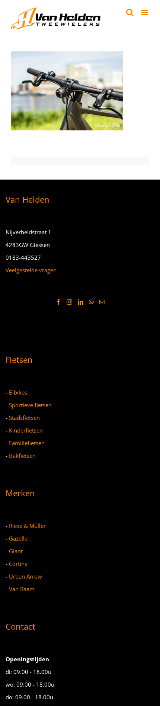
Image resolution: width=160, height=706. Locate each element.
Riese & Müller (27, 525)
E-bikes (18, 392)
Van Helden (27, 199)
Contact (20, 626)
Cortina (18, 563)
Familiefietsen (27, 443)
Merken (20, 492)
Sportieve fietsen (30, 405)
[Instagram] (69, 302)
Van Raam (22, 589)
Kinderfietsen (26, 430)
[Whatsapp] (91, 302)
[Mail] (102, 302)
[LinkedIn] (80, 302)
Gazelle (18, 538)
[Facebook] (58, 302)
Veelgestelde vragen (31, 270)
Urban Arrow (25, 576)
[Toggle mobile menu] (145, 12)
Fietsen (19, 359)
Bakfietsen (22, 455)
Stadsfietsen (24, 417)
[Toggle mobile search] (130, 12)
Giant (16, 551)
